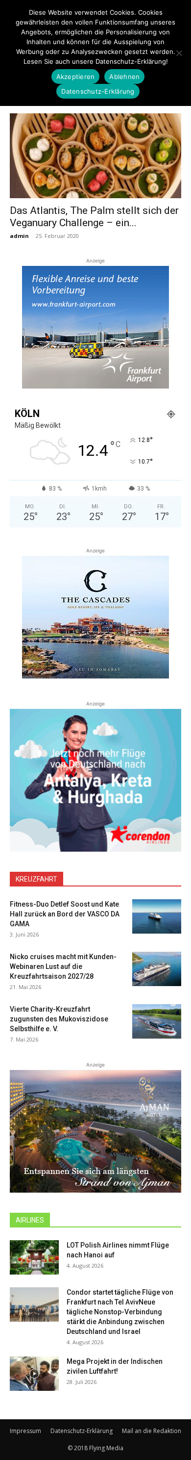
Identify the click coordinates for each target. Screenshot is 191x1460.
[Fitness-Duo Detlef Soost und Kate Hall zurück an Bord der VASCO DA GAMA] (156, 916)
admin (19, 235)
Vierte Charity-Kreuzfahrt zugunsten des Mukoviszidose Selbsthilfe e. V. (59, 1019)
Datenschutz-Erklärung (81, 1431)
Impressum (25, 1431)
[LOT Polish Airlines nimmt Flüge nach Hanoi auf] (34, 1257)
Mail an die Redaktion (151, 1431)
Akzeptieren (75, 76)
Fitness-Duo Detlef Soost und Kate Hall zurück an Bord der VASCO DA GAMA (64, 914)
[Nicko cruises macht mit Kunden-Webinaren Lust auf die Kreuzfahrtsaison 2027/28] (156, 969)
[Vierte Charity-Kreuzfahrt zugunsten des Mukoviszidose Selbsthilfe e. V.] (156, 1021)
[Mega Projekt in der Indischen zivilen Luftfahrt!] (34, 1373)
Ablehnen (124, 76)
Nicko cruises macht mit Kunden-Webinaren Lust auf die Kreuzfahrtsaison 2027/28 (63, 966)
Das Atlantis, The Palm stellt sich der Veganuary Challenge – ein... (94, 217)
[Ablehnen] (179, 53)
